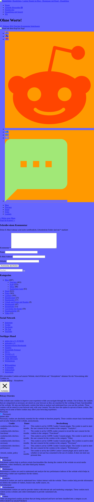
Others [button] (2, 494)
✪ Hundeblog (10, 365)
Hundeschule (10, 298)
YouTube (8, 331)
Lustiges (8, 214)
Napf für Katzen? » (7, 220)
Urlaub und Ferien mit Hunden (17, 302)
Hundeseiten (10, 300)
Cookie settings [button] (6, 381)
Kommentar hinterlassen (30, 26)
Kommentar (5, 248)
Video (7, 313)
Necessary (7, 414)
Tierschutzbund (11, 356)
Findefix (8, 348)
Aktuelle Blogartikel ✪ (14, 8)
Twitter (7, 325)
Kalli (12, 284)
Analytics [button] (3, 476)
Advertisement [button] (5, 485)
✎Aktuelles (9, 367)
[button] (7, 33)
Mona (12, 287)
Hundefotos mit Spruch (14, 12)
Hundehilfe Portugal (13, 350)
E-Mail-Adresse (6, 257)
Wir (6, 14)
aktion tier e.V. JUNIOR (14, 341)
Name (2, 252)
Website (3, 261)
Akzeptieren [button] (18, 381)
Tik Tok (8, 329)
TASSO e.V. (10, 354)
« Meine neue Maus (7, 218)
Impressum (9, 372)
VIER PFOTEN (11, 359)
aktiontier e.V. (10, 343)
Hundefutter (9, 306)
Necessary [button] (4, 412)
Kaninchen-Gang (16, 289)
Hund (7, 210)
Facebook (8, 327)
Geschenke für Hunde (13, 309)
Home (7, 5)
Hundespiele (10, 304)
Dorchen (17, 26)
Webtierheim (10, 361)
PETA (7, 352)
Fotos (7, 212)
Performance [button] (5, 467)
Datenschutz (9, 370)
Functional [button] (4, 458)
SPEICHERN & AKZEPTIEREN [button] (13, 501)
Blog (7, 205)
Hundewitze (9, 10)
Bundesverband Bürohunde (15, 345)
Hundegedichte (11, 311)
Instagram (8, 323)
